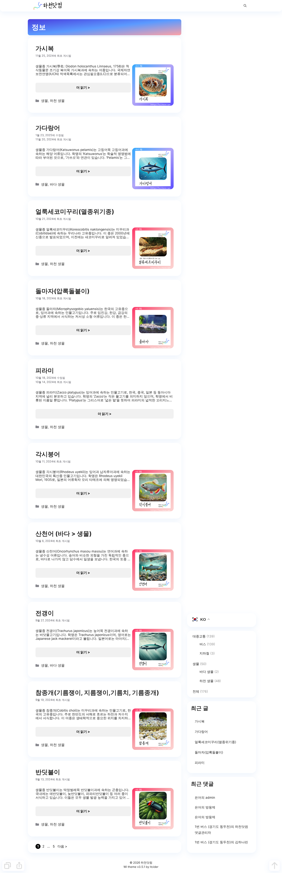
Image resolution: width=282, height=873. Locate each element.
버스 (203, 644)
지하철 (204, 653)
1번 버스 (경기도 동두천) (213, 827)
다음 (62, 846)
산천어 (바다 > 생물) (63, 533)
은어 (198, 797)
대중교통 (199, 636)
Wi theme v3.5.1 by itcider (141, 867)
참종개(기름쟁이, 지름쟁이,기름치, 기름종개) (97, 692)
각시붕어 (47, 454)
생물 (44, 101)
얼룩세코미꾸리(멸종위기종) (74, 211)
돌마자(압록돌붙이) (62, 291)
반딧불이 (47, 772)
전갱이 (44, 613)
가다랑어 (47, 128)
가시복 (44, 48)
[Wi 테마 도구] (7, 865)
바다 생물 (57, 184)
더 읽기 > (83, 87)
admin (210, 797)
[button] (245, 5)
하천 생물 (57, 101)
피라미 (44, 370)
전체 (196, 691)
